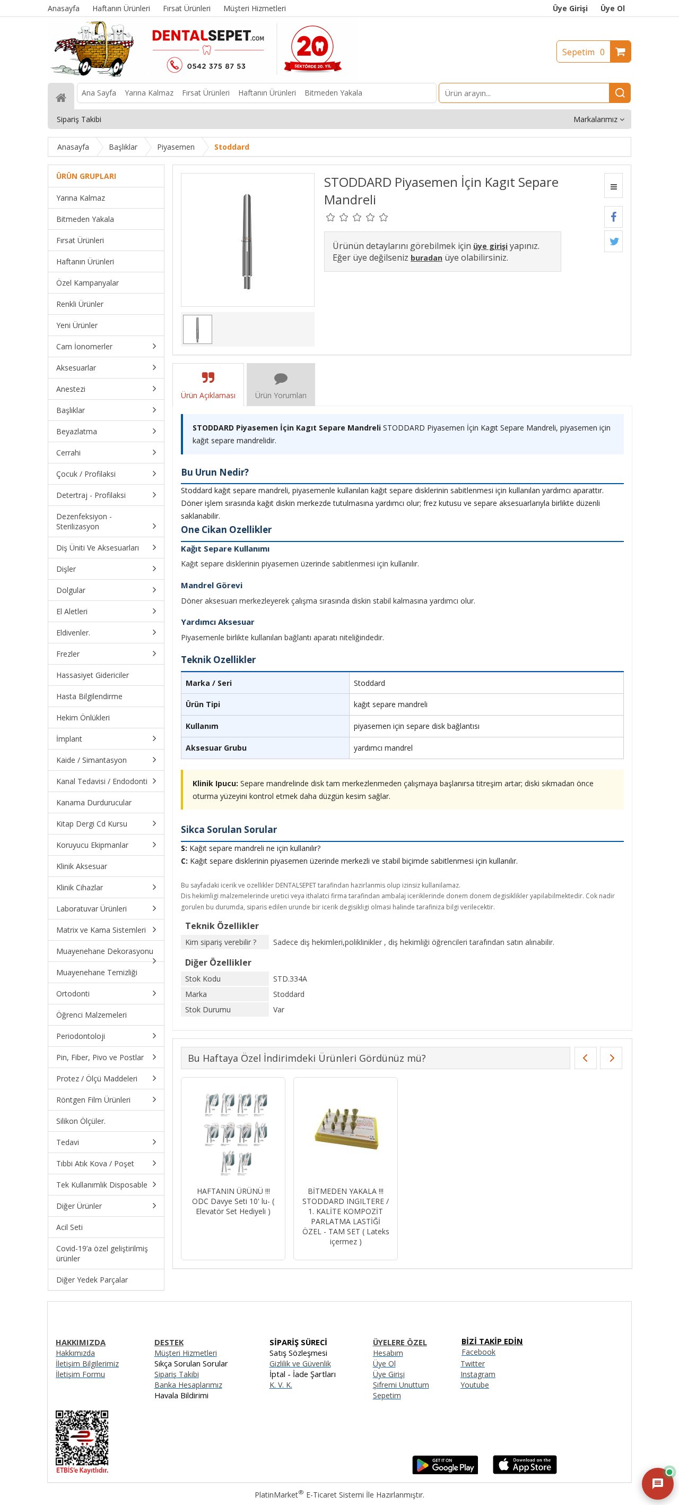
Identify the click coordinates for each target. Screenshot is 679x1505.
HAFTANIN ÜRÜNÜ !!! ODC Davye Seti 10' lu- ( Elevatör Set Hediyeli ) (233, 1201)
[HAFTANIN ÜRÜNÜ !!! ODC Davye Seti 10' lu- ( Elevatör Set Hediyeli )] (233, 1133)
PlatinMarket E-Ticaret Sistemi (309, 1495)
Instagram (477, 1374)
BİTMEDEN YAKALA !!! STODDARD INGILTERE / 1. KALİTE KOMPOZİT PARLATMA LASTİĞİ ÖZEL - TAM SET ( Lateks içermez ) (345, 1216)
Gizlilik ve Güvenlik (300, 1363)
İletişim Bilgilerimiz (87, 1363)
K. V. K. (280, 1385)
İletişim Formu (80, 1374)
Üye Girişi (570, 8)
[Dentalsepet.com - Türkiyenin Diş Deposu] (203, 78)
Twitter (472, 1363)
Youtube (474, 1385)
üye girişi (490, 246)
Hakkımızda (75, 1353)
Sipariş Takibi (176, 1374)
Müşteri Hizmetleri (185, 1353)
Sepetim (583, 52)
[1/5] (330, 217)
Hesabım (388, 1353)
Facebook (478, 1352)
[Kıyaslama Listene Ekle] (613, 185)
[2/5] (337, 217)
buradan (426, 258)
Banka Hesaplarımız (188, 1385)
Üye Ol (612, 8)
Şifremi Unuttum (401, 1385)
